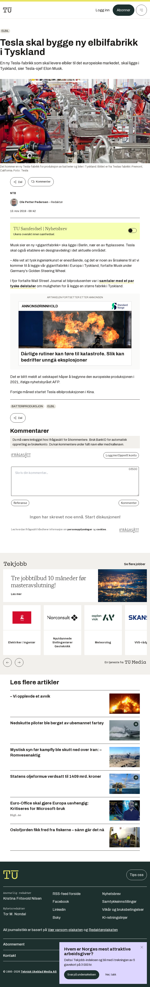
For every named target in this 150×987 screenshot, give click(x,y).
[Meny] (141, 10)
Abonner (123, 10)
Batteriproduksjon (27, 406)
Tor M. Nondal (14, 914)
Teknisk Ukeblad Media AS (39, 971)
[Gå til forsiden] (7, 10)
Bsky (57, 918)
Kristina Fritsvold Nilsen (22, 898)
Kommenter (43, 181)
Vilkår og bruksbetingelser (123, 910)
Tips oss (137, 875)
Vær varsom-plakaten (65, 930)
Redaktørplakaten (103, 930)
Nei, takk (110, 974)
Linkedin (59, 910)
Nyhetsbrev (111, 894)
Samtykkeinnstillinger (119, 902)
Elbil (5, 30)
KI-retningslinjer (115, 918)
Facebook (61, 902)
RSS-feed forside (66, 894)
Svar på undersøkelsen (81, 974)
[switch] (132, 230)
